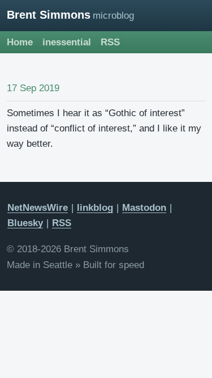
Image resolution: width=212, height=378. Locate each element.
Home (20, 42)
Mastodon (144, 207)
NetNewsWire (37, 207)
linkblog (95, 207)
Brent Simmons (48, 15)
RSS (110, 42)
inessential (66, 42)
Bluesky (25, 223)
